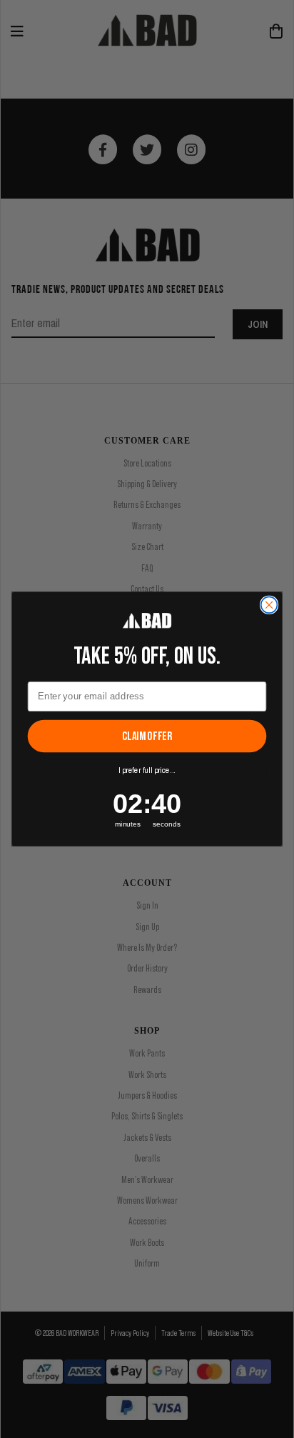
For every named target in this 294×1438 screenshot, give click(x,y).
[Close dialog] (269, 604)
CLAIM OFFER (147, 736)
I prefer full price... (147, 771)
